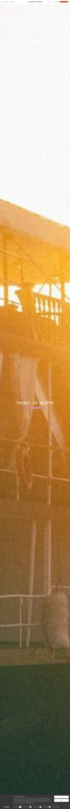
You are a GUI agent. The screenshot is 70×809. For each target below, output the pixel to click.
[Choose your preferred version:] (50, 2)
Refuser (61, 800)
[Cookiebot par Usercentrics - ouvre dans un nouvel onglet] (6, 807)
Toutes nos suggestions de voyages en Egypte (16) (35, 407)
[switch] (30, 807)
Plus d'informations (29, 802)
